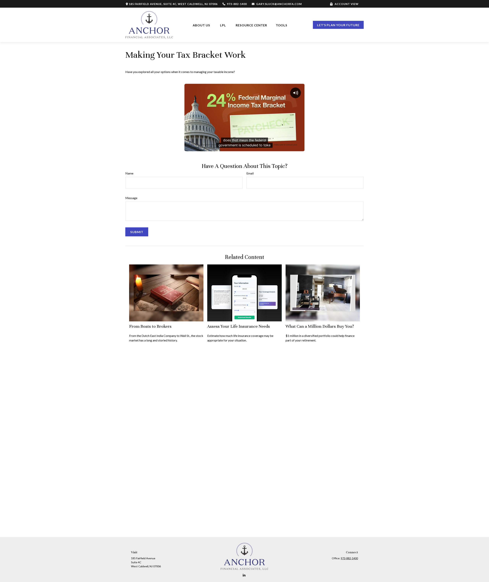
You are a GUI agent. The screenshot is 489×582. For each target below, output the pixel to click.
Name (129, 173)
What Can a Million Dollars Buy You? (320, 326)
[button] (201, 24)
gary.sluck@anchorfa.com (279, 4)
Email (250, 173)
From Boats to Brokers (150, 326)
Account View (347, 4)
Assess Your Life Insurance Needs (238, 326)
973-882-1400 (237, 4)
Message (131, 198)
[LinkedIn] (244, 575)
